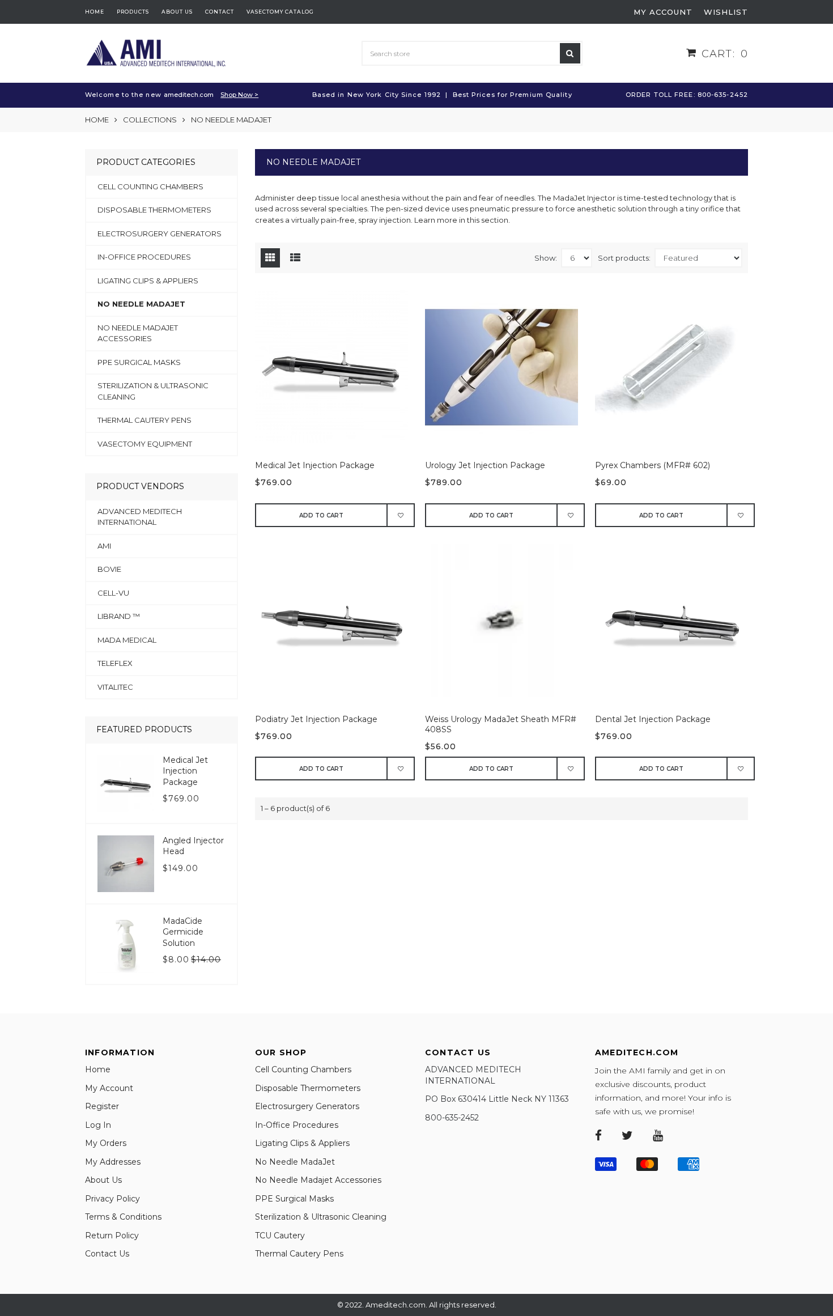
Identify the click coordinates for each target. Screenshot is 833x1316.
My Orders (105, 1143)
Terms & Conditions (123, 1217)
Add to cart (321, 515)
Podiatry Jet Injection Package (316, 719)
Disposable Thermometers (154, 209)
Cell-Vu (113, 592)
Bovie (109, 569)
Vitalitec (115, 686)
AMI (104, 545)
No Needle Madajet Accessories (137, 333)
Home (94, 12)
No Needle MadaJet (141, 303)
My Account (109, 1088)
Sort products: (624, 257)
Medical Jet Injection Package (315, 465)
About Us (103, 1180)
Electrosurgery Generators (159, 233)
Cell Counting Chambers (150, 186)
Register (102, 1106)
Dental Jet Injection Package (653, 719)
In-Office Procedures (144, 256)
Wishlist (726, 11)
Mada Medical (126, 639)
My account (663, 11)
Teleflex (115, 663)
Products (133, 12)
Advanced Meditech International (139, 517)
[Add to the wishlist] (401, 515)
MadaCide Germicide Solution (183, 932)
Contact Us (107, 1254)
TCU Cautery (280, 1235)
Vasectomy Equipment (144, 443)
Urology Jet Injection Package (485, 465)
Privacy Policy (112, 1199)
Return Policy (112, 1235)
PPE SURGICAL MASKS (139, 362)
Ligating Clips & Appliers (147, 280)
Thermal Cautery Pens (144, 419)
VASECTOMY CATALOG (280, 12)
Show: (545, 257)
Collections (150, 119)
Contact (219, 12)
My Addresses (113, 1162)
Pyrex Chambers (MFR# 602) (652, 465)
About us (177, 12)
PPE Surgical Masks (294, 1199)
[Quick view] (337, 372)
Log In (98, 1125)
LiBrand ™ (118, 616)
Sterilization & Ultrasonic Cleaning (153, 391)
